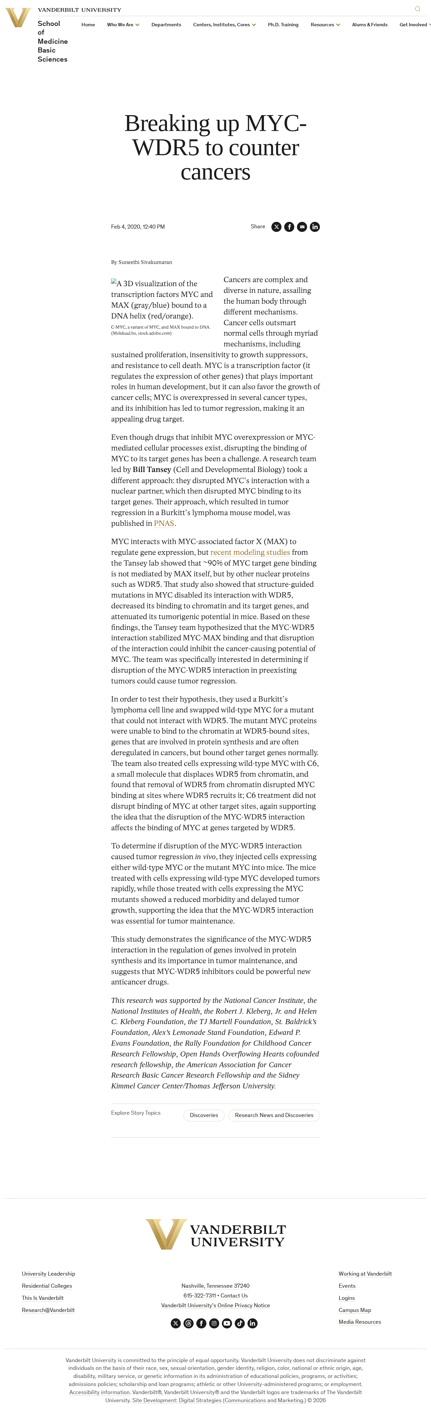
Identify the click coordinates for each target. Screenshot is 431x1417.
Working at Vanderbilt (365, 1274)
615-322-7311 (200, 1296)
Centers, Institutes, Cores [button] (221, 25)
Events (347, 1286)
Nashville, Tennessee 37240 (215, 1286)
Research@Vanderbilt (48, 1311)
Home (88, 25)
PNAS (164, 523)
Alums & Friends (370, 25)
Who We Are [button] (120, 25)
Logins (347, 1299)
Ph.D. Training (283, 25)
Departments (166, 25)
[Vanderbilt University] (215, 1234)
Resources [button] (322, 25)
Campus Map (355, 1311)
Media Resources (360, 1322)
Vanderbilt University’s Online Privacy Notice (215, 1306)
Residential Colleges (47, 1286)
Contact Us (234, 1296)
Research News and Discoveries (274, 1116)
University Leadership (48, 1274)
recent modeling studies (250, 552)
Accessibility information (99, 1393)
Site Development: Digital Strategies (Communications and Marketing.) (219, 1401)
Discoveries (204, 1116)
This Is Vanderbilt (43, 1299)
